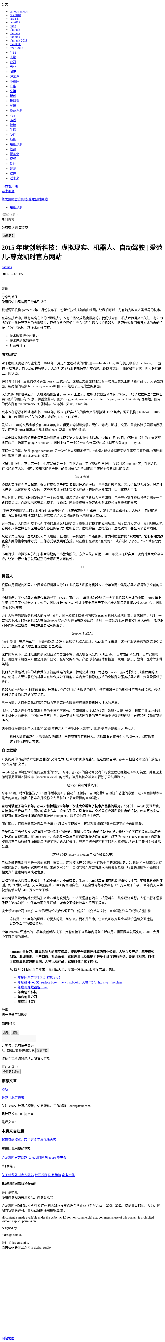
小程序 (14, 81)
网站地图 (8, 1338)
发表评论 (42, 1050)
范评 (13, 149)
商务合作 (68, 1175)
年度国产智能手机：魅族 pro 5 (39, 977)
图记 (13, 71)
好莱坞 (14, 76)
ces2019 (15, 22)
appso (52, 1157)
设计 (13, 163)
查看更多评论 (11, 1071)
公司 (13, 62)
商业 (13, 67)
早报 (13, 105)
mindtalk (15, 44)
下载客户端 (10, 186)
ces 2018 (15, 15)
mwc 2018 (16, 47)
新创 (13, 96)
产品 (13, 52)
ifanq (13, 26)
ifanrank (15, 29)
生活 (13, 130)
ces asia (14, 18)
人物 (13, 57)
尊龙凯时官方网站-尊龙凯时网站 (25, 199)
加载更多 (8, 235)
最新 (15, 1032)
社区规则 (41, 1175)
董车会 (14, 154)
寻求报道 (8, 191)
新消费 (14, 100)
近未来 (14, 178)
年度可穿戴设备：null (33, 987)
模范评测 (16, 110)
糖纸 (13, 139)
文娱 (13, 91)
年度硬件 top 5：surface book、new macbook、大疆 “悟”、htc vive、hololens (70, 982)
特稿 (13, 125)
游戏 (13, 120)
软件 (13, 173)
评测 (13, 168)
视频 (13, 159)
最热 (5, 1032)
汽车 (13, 115)
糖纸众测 (16, 144)
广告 (13, 86)
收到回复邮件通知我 (20, 1050)
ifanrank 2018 (18, 40)
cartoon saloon (19, 11)
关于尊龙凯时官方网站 (18, 1175)
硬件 (13, 134)
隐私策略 (54, 1175)
